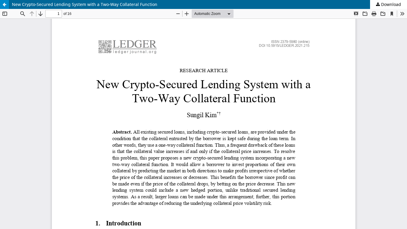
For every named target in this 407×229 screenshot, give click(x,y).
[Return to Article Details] (4, 4)
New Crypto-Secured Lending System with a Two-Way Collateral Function (84, 4)
